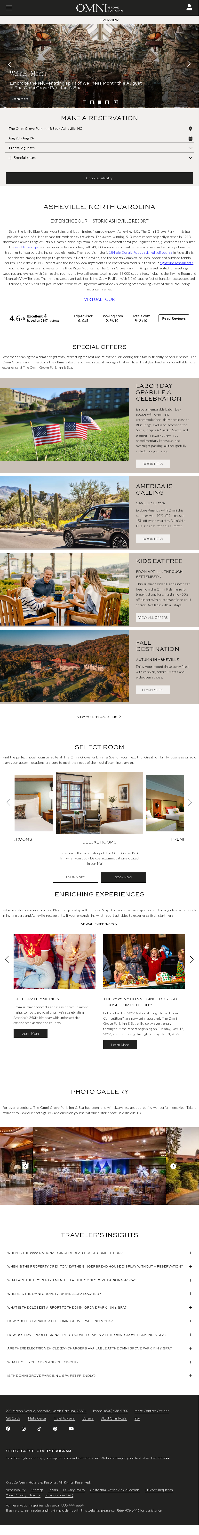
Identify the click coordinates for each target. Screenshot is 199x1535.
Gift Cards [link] (13, 1418)
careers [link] (88, 1418)
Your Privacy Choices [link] (23, 1495)
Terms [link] (53, 1490)
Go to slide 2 (92, 102)
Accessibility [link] (16, 1490)
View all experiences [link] (97, 924)
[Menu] (9, 8)
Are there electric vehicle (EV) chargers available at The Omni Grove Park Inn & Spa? (89, 1348)
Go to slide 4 (107, 102)
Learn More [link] (153, 690)
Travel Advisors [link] (64, 1418)
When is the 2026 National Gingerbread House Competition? (65, 1253)
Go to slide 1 (84, 102)
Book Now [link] (153, 464)
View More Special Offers (97, 716)
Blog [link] (137, 1418)
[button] (189, 7)
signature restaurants (176, 263)
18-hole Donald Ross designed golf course (140, 252)
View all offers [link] (153, 617)
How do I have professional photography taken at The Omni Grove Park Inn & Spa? (87, 1335)
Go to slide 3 (99, 102)
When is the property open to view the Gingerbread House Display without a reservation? (95, 1266)
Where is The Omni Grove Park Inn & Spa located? (54, 1293)
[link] (64, 425)
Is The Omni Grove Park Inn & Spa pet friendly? (51, 1375)
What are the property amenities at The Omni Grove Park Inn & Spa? (71, 1280)
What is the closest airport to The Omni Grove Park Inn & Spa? (67, 1307)
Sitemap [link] (37, 1490)
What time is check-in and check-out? (43, 1362)
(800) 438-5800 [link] (116, 1411)
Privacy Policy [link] (74, 1490)
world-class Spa (27, 247)
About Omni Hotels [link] (114, 1418)
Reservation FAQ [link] (59, 1495)
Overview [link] (109, 20)
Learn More (20, 99)
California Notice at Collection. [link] (115, 1490)
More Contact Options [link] (152, 1411)
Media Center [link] (37, 1418)
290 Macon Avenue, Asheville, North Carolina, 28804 (46, 1411)
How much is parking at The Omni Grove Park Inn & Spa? (60, 1321)
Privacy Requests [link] (159, 1490)
